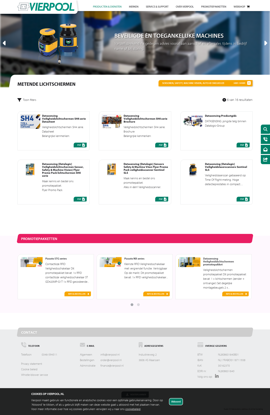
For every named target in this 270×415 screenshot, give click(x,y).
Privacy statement (31, 363)
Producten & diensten (107, 6)
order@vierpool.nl (111, 360)
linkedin (216, 377)
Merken (133, 6)
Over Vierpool (185, 6)
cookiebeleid (133, 409)
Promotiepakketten (213, 6)
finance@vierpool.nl (112, 365)
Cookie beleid (29, 369)
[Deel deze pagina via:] (264, 160)
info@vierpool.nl (110, 354)
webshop (239, 6)
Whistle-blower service (34, 375)
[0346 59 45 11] (264, 140)
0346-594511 (49, 354)
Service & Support (157, 6)
